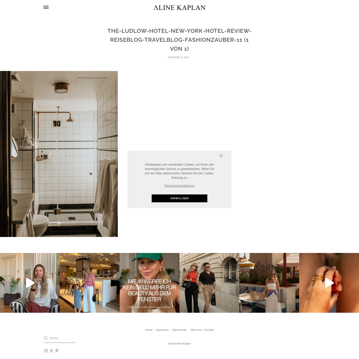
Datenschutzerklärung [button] (179, 186)
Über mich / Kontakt (202, 329)
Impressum (162, 329)
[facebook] (51, 350)
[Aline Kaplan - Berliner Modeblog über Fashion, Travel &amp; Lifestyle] (179, 7)
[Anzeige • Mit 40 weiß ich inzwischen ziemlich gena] (150, 283)
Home (148, 329)
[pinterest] (57, 350)
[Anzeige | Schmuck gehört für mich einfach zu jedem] (329, 283)
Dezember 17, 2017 (178, 57)
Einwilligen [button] (180, 198)
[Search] (46, 338)
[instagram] (46, 350)
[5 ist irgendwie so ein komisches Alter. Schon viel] (90, 283)
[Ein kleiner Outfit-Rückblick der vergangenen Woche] (269, 283)
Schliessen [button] (208, 156)
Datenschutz (179, 329)
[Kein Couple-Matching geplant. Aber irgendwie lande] (209, 283)
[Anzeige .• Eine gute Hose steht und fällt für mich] (30, 283)
